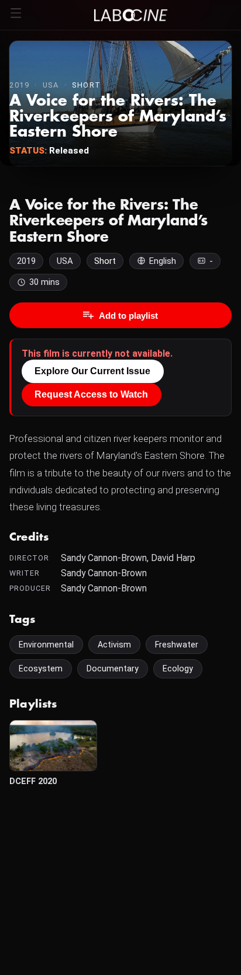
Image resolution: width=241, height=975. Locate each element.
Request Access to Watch (91, 394)
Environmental (46, 644)
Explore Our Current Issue (92, 371)
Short (86, 85)
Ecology (178, 668)
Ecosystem (41, 668)
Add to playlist (128, 316)
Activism (114, 644)
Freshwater (176, 644)
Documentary (113, 668)
